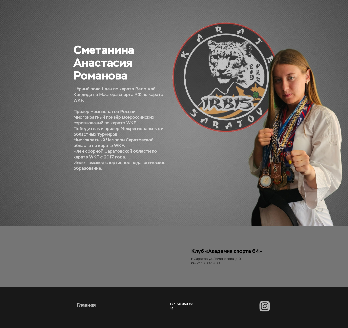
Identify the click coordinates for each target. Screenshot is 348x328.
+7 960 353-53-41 (181, 304)
